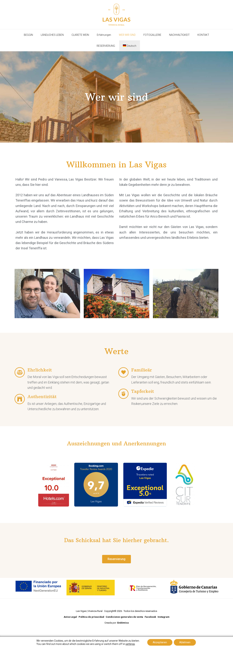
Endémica (123, 622)
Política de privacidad (91, 617)
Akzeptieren (160, 642)
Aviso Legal (70, 617)
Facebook (150, 617)
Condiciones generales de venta (124, 617)
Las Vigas (116, 15)
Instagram (163, 617)
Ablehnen (184, 642)
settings (130, 644)
